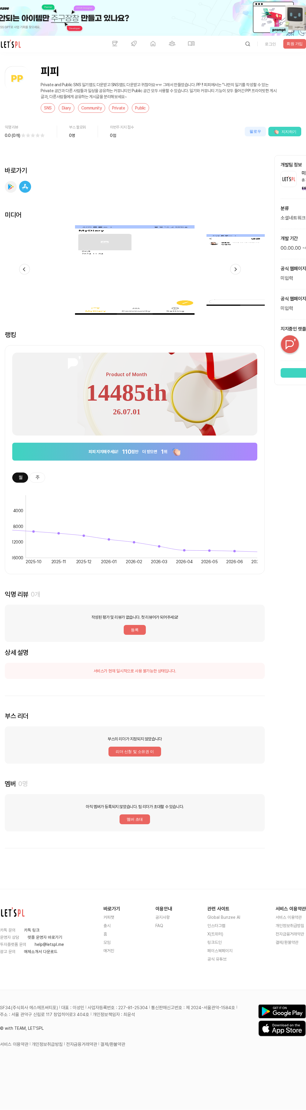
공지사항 (162, 917)
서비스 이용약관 (289, 917)
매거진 (108, 950)
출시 (107, 925)
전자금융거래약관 (290, 934)
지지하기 (288, 131)
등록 (134, 630)
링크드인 (214, 942)
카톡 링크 (31, 930)
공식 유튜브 (217, 959)
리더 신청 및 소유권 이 (135, 751)
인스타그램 (216, 925)
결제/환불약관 (287, 942)
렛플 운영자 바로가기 (44, 937)
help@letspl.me (49, 944)
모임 (107, 942)
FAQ (159, 925)
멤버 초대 (135, 819)
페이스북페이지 (219, 950)
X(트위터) (215, 934)
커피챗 (108, 917)
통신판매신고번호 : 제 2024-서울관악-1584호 (193, 1007)
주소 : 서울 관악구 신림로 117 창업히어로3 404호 (44, 1014)
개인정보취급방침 (290, 925)
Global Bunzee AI (223, 917)
